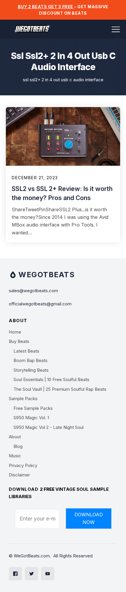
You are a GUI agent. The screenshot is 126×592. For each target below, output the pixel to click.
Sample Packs (23, 398)
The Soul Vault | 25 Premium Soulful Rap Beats (59, 389)
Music (15, 456)
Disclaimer (19, 475)
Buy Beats (19, 341)
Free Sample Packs (33, 408)
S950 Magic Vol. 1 (31, 417)
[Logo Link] (32, 29)
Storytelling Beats (31, 370)
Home (15, 332)
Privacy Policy (23, 465)
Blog (18, 446)
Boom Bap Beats (30, 360)
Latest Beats (26, 351)
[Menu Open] (100, 29)
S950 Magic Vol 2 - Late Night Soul (48, 427)
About (15, 436)
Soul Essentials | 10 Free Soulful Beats (51, 379)
